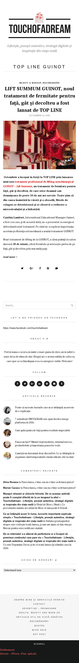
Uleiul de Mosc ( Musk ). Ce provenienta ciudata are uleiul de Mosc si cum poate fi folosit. (35, 506)
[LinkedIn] (39, 383)
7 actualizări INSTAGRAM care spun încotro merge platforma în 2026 (42, 420)
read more (9, 257)
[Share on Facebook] (40, 268)
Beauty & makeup (30, 83)
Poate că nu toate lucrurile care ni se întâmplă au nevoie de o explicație (44, 409)
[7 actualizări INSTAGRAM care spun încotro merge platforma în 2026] (7, 422)
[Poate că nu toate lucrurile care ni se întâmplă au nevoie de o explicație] (7, 410)
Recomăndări (39, 621)
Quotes (39, 626)
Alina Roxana (10, 482)
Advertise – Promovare (39, 608)
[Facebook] (17, 383)
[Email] (54, 383)
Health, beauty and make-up (39, 613)
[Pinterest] (47, 383)
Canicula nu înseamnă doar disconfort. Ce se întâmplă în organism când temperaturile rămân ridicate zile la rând (44, 455)
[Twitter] (25, 383)
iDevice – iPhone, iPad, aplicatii (18, 653)
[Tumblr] (61, 383)
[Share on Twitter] (22, 268)
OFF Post (39, 634)
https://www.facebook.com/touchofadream (25, 328)
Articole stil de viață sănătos (39, 617)
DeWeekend (7, 649)
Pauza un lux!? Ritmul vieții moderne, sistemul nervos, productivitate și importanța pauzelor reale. (43, 443)
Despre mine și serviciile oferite (39, 600)
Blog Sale (39, 630)
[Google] (32, 383)
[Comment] (56, 268)
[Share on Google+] (31, 268)
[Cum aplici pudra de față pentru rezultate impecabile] (7, 433)
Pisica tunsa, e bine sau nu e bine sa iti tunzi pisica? (47, 482)
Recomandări (51, 83)
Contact (39, 604)
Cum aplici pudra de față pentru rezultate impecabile (42, 430)
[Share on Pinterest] (48, 268)
